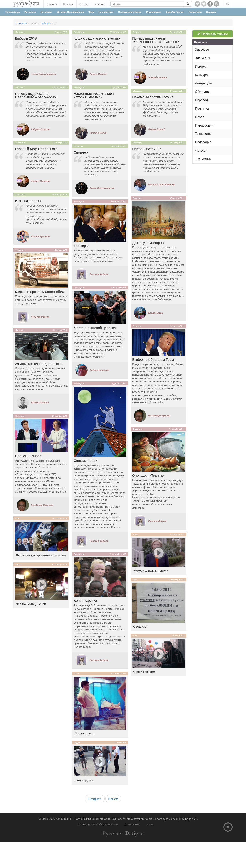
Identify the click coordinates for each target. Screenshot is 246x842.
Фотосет (201, 150)
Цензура (211, 12)
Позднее (95, 798)
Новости (68, 4)
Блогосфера (12, 12)
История (201, 66)
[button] (227, 4)
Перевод (201, 100)
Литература (203, 83)
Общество (137, 90)
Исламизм (46, 12)
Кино (91, 12)
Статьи (84, 4)
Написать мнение (214, 33)
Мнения (99, 4)
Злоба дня (20, 142)
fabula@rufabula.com (105, 824)
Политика (19, 32)
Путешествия (204, 125)
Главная (52, 4)
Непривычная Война (130, 12)
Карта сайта (132, 824)
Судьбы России (175, 12)
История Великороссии (70, 12)
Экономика (203, 159)
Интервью (30, 12)
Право (199, 117)
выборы (46, 23)
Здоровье (202, 49)
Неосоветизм (106, 12)
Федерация (203, 142)
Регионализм (153, 12)
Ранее (113, 798)
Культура (201, 75)
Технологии (195, 12)
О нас (149, 824)
